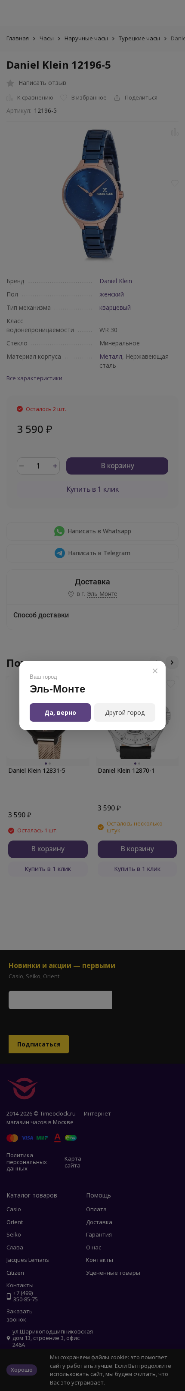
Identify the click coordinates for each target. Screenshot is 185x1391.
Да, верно (60, 712)
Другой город (125, 712)
